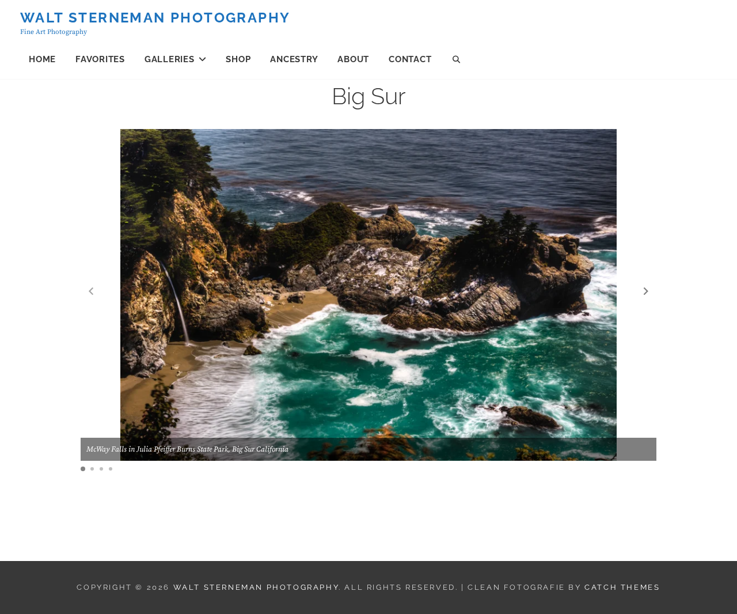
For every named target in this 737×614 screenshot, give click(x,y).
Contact (410, 59)
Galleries (170, 59)
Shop (238, 59)
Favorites (100, 59)
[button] (646, 291)
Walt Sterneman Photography (155, 17)
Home (42, 59)
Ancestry (294, 59)
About (353, 59)
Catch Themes (622, 587)
